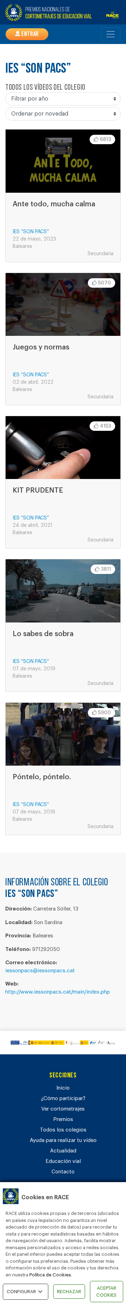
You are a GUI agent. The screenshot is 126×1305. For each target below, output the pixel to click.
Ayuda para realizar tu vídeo (63, 1140)
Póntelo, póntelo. (42, 777)
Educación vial (63, 1161)
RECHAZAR (69, 1291)
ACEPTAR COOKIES (106, 1291)
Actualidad (63, 1150)
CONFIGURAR (21, 1291)
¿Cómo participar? (63, 1098)
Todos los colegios (63, 1130)
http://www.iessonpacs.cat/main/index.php (57, 992)
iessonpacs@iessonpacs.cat (40, 970)
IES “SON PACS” (31, 231)
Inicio (63, 1088)
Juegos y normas (41, 347)
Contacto (63, 1171)
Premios (63, 1119)
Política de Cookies (50, 1275)
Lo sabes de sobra (43, 634)
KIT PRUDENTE (38, 490)
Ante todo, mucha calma (54, 204)
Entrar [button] (29, 34)
